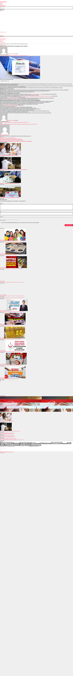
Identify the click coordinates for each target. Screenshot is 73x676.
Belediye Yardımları (6, 443)
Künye (1, 4)
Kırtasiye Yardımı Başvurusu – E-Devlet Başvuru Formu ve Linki (11, 268)
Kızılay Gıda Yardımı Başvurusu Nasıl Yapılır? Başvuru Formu (10, 365)
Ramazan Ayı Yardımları (12, 445)
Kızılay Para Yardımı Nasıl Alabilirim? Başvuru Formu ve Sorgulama (12, 282)
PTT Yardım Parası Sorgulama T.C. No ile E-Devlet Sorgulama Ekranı (12, 295)
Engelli (1, 41)
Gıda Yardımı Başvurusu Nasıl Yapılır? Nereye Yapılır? (9, 378)
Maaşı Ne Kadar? (64, 443)
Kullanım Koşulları (3, 2)
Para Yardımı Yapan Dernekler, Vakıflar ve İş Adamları (9, 325)
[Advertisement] (36, 21)
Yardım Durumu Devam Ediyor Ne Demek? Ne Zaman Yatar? (14, 405)
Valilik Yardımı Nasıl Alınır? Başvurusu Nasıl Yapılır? (12, 401)
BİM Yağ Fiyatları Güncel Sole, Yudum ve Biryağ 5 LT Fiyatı (10, 338)
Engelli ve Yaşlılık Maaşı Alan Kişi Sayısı (9, 183)
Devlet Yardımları (25, 443)
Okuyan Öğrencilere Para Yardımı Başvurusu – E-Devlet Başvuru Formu (12, 241)
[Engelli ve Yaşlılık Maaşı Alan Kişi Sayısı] (10, 182)
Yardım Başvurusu (11, 53)
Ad (0, 211)
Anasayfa (1, 0)
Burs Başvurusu (16, 443)
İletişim (1, 3)
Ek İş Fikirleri (2, 42)
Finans (44, 443)
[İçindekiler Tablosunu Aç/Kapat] (11, 81)
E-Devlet (1, 40)
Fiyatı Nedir (48, 443)
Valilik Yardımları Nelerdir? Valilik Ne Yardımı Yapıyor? (13, 408)
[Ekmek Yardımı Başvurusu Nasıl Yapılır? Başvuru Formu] (10, 168)
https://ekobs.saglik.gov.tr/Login (36, 94)
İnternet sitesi (2, 220)
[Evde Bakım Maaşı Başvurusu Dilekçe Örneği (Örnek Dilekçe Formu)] (8, 438)
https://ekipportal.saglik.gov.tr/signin (11, 105)
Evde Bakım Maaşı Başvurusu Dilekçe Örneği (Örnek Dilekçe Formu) (12, 439)
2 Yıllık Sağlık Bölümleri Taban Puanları (9, 155)
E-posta (1, 216)
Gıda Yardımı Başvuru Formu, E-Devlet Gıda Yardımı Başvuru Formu (12, 297)
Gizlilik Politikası (3, 1)
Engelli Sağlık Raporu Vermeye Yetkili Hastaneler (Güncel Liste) (11, 351)
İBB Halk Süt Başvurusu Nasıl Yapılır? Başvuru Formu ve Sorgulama (12, 311)
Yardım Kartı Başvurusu (36, 445)
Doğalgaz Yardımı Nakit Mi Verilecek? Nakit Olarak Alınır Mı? (14, 398)
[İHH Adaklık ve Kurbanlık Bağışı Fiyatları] (10, 196)
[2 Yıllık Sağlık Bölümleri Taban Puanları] (10, 154)
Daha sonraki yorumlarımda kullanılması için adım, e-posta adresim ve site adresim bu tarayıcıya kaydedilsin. (20, 222)
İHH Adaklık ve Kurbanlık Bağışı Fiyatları (10, 197)
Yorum (1, 203)
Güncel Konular (3, 37)
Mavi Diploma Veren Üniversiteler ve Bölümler (8, 254)
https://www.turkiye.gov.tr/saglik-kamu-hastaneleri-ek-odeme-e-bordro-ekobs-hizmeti (36, 96)
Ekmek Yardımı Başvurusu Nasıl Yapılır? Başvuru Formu (13, 169)
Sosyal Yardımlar (3, 38)
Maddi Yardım (2, 39)
